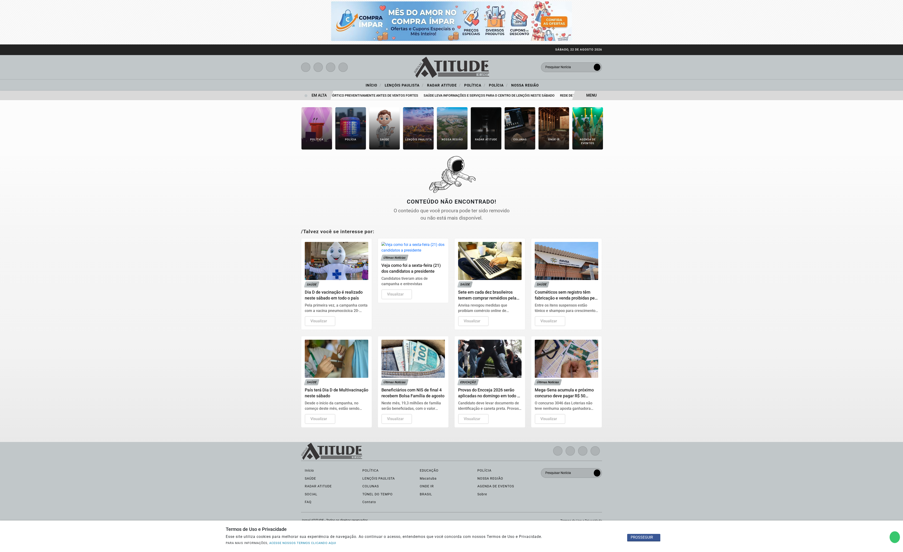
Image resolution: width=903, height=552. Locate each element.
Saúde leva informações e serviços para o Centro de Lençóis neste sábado (477, 96)
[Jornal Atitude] (451, 67)
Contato (368, 502)
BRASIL (425, 494)
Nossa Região (525, 85)
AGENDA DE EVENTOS (495, 486)
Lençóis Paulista (404, 85)
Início (373, 85)
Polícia (498, 85)
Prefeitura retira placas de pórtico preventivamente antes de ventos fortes (337, 96)
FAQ (308, 502)
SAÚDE (310, 479)
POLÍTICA (370, 471)
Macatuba (428, 479)
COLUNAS (370, 486)
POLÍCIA (483, 471)
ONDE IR (426, 486)
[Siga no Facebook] (305, 67)
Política (474, 85)
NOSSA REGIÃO (489, 479)
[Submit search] (597, 67)
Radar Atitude (444, 85)
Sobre (481, 494)
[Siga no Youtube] (330, 67)
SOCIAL (310, 494)
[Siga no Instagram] (318, 67)
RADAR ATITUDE (318, 486)
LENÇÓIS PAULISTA (378, 479)
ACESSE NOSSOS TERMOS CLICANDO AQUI (302, 543)
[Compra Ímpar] (451, 21)
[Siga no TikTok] (343, 67)
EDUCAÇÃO (429, 471)
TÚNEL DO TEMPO (377, 494)
